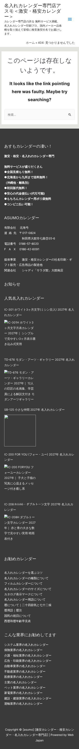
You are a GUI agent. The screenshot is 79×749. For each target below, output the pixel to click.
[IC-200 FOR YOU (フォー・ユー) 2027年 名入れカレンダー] (20, 480)
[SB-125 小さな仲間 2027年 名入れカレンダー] (20, 430)
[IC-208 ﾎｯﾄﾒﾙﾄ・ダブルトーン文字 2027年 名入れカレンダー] (20, 530)
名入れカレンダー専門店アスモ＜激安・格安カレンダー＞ (32, 11)
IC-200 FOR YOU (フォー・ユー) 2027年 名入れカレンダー (39, 457)
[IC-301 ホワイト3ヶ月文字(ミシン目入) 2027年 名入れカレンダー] (20, 336)
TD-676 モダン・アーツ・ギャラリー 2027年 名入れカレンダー (39, 362)
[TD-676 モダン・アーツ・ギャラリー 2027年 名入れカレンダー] (20, 386)
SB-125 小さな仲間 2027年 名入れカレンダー (34, 409)
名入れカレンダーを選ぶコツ (23, 572)
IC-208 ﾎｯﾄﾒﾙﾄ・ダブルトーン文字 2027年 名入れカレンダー (38, 507)
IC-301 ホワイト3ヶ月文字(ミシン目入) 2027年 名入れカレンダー (39, 312)
